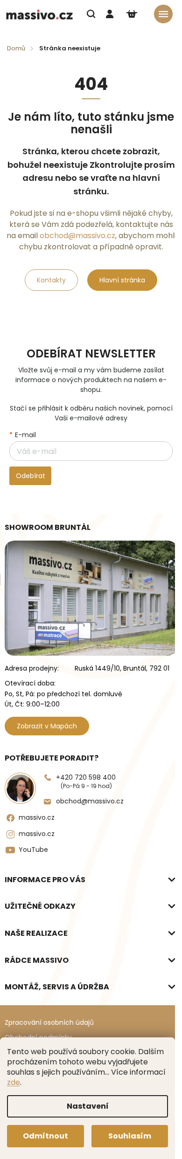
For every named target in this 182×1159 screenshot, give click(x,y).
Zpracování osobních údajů (49, 1022)
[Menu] (163, 14)
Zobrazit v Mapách (47, 726)
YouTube (33, 849)
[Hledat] (91, 14)
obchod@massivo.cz (77, 235)
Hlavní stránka (122, 280)
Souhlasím (129, 1136)
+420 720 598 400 (86, 781)
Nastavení (88, 1106)
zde (13, 1082)
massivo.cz (37, 817)
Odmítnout (45, 1136)
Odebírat (30, 475)
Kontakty (51, 280)
